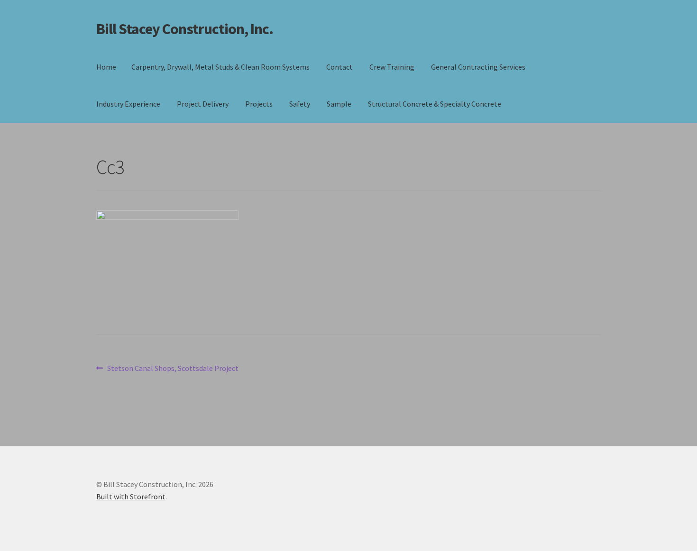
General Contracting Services (478, 67)
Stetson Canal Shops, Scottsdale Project (172, 369)
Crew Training (391, 67)
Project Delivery (203, 103)
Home (106, 67)
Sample (339, 103)
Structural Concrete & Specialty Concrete (434, 103)
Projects (259, 103)
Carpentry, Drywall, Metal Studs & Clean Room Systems (220, 67)
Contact (339, 67)
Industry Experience (128, 103)
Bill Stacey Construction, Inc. (184, 28)
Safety (299, 103)
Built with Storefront (130, 496)
